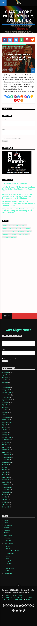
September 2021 (6, 492)
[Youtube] (18, 100)
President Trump (9, 237)
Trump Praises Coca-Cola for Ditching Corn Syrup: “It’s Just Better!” (19, 57)
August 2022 (5, 464)
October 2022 (5, 459)
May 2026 (4, 380)
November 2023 (6, 439)
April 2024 (5, 432)
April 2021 (5, 502)
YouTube (8, 540)
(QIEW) (18, 228)
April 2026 (5, 382)
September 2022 (6, 462)
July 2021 (4, 497)
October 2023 (5, 442)
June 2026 (4, 377)
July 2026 (4, 375)
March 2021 (5, 504)
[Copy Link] (31, 96)
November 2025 (6, 395)
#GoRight (6, 225)
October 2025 (5, 397)
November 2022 (6, 457)
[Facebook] (5, 96)
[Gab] (11, 96)
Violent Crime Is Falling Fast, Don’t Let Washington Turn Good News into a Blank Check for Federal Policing (18, 204)
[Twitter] (18, 96)
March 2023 (5, 447)
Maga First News (9, 234)
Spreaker (8, 546)
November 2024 (6, 422)
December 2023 (6, 437)
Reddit (28, 600)
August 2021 (5, 494)
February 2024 (6, 434)
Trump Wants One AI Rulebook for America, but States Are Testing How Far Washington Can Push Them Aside (18, 211)
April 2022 (5, 474)
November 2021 (6, 487)
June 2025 (4, 407)
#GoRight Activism (19, 225)
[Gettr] (15, 100)
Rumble (8, 538)
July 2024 (4, 424)
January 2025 (5, 419)
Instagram (7, 530)
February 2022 (6, 479)
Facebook (6, 527)
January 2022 (5, 482)
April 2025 (5, 412)
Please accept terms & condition (13, 138)
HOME (6, 520)
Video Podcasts (8, 535)
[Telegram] (8, 96)
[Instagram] (25, 96)
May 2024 (4, 429)
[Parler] (15, 96)
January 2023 (5, 452)
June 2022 (4, 469)
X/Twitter (19, 597)
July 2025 (4, 404)
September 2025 (6, 400)
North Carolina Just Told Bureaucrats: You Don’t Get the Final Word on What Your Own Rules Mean (18, 189)
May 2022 (4, 472)
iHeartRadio (9, 563)
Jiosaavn (8, 566)
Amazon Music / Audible (12, 551)
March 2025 (5, 414)
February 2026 (6, 387)
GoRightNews (8, 573)
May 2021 (4, 499)
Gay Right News (18, 330)
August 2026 (5, 372)
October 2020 (5, 507)
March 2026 (5, 385)
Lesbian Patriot (24, 231)
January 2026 (5, 390)
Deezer (7, 558)
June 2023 (4, 444)
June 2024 (4, 427)
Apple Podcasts (10, 553)
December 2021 (6, 484)
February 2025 (6, 417)
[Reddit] (21, 96)
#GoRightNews (8, 228)
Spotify (8, 548)
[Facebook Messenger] (28, 96)
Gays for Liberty (9, 231)
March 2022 (5, 477)
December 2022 (6, 454)
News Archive (8, 525)
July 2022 (4, 467)
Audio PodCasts (8, 543)
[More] (21, 100)
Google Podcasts (10, 561)
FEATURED (26, 228)
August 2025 (5, 402)
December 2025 (6, 392)
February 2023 (6, 449)
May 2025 (4, 410)
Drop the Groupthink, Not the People (14, 184)
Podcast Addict (10, 568)
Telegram (6, 532)
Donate (6, 522)
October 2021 (5, 489)
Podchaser (8, 571)
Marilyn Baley (24, 234)
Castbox (8, 556)
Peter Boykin (6, 69)
